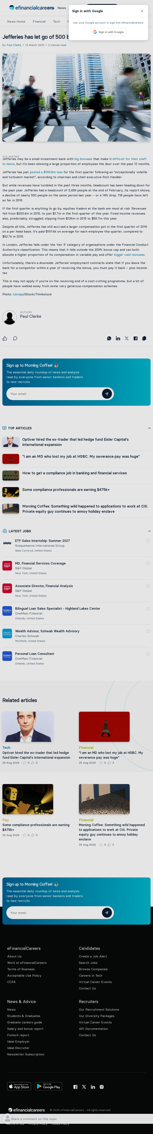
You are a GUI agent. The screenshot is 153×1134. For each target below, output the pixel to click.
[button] (76, 567)
